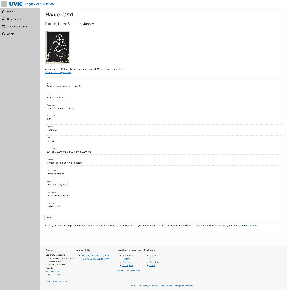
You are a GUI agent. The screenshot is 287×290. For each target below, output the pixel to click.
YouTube (127, 262)
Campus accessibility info (95, 258)
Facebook (127, 255)
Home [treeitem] (10, 11)
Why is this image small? (58, 72)
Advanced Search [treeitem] (17, 26)
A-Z (151, 258)
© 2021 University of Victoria (144, 285)
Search (153, 255)
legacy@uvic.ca (53, 271)
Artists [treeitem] (10, 33)
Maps (152, 265)
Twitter (126, 258)
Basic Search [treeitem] (14, 19)
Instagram (127, 265)
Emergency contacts (183, 285)
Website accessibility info (95, 255)
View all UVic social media (129, 270)
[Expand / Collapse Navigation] (4, 4)
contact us (252, 225)
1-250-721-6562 (53, 274)
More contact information (57, 281)
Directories (155, 262)
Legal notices (166, 285)
